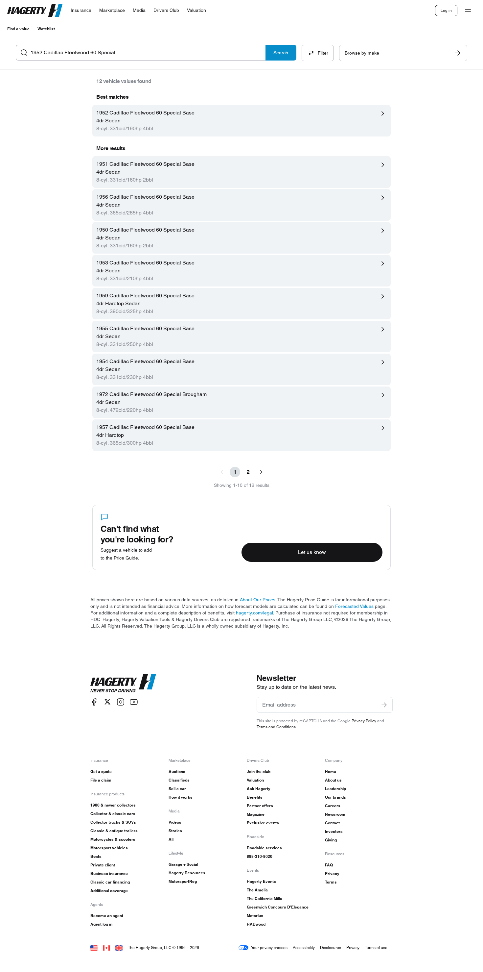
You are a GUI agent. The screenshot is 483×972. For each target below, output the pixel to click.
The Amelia (257, 890)
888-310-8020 (259, 856)
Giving (331, 840)
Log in (446, 10)
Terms (331, 882)
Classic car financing (110, 882)
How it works (181, 797)
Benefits (255, 797)
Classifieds (179, 780)
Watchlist (46, 29)
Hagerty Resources (187, 873)
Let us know (312, 552)
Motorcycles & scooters (112, 839)
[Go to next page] (261, 472)
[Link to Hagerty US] (94, 947)
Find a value (18, 29)
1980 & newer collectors (113, 805)
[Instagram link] (120, 702)
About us (333, 780)
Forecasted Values (354, 606)
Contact (332, 823)
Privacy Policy (364, 721)
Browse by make (362, 53)
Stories (175, 831)
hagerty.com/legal (254, 612)
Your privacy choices (269, 947)
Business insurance (109, 873)
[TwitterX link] (107, 702)
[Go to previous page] (222, 472)
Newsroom (335, 814)
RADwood (256, 924)
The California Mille (264, 898)
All (171, 839)
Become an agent (106, 915)
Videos (175, 822)
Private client (102, 865)
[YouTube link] (133, 702)
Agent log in (101, 924)
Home (330, 771)
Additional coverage (109, 890)
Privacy (332, 873)
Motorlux (255, 915)
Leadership (335, 788)
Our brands (335, 797)
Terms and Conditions (276, 727)
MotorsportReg (183, 881)
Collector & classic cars (112, 813)
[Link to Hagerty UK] (119, 947)
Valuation (255, 780)
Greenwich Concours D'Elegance (278, 907)
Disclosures (330, 947)
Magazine (255, 814)
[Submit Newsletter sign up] (384, 704)
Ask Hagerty (258, 788)
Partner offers (260, 806)
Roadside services (264, 848)
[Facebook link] (94, 702)
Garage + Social (183, 864)
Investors (334, 831)
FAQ (329, 865)
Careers (332, 806)
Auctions (177, 771)
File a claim (100, 780)
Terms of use (376, 947)
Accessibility (304, 947)
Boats (96, 856)
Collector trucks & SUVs (113, 822)
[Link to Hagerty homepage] (123, 683)
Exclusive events (263, 823)
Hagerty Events (261, 881)
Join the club (258, 771)
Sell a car (177, 788)
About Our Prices (257, 599)
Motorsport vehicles (109, 848)
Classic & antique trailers (114, 831)
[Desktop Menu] (467, 10)
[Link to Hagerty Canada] (106, 947)
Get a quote (101, 771)
